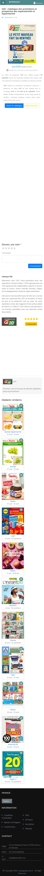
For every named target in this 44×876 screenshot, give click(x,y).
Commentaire (31, 324)
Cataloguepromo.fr (25, 870)
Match (13, 709)
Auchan (13, 466)
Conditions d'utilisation (7, 816)
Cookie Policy (9, 827)
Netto (12, 501)
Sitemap (28, 828)
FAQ (27, 815)
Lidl (12, 536)
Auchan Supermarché (12, 432)
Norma (13, 640)
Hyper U (13, 779)
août (16, 66)
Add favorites (32, 105)
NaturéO (13, 605)
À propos (29, 819)
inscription (29, 824)
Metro (13, 570)
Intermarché (13, 744)
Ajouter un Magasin (12, 822)
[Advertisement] (22, 352)
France (6, 801)
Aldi (13, 675)
